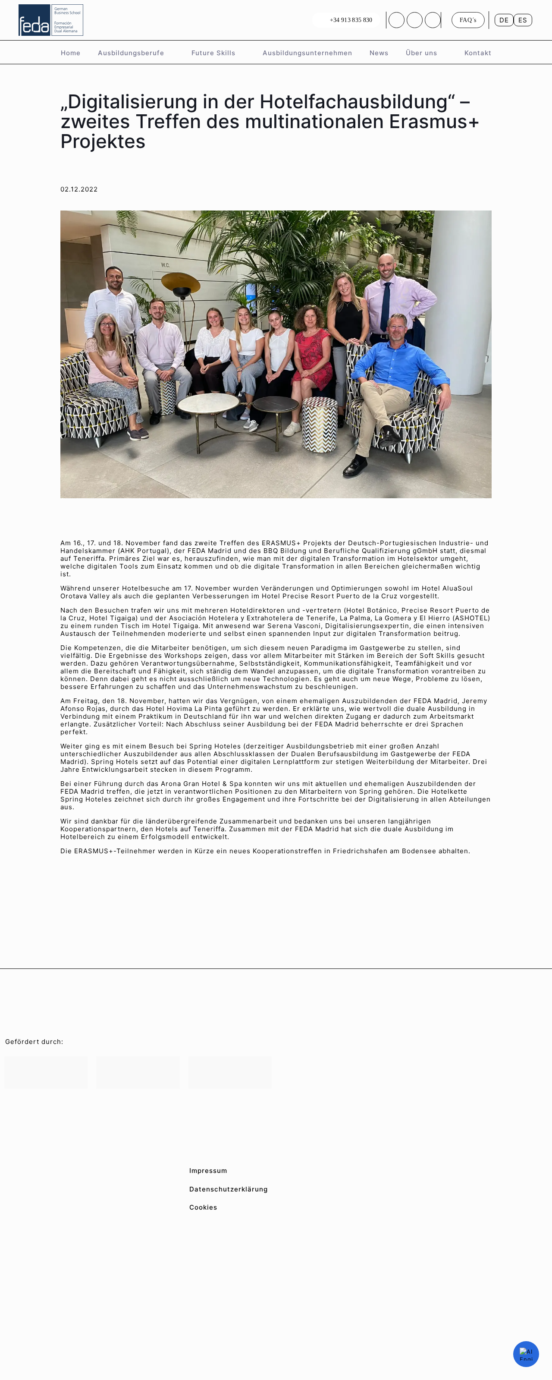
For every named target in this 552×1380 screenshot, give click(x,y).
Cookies (203, 1207)
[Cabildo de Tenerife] (138, 1073)
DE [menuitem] (504, 20)
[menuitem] (504, 20)
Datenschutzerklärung (228, 1189)
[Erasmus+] (230, 1073)
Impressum (208, 1170)
